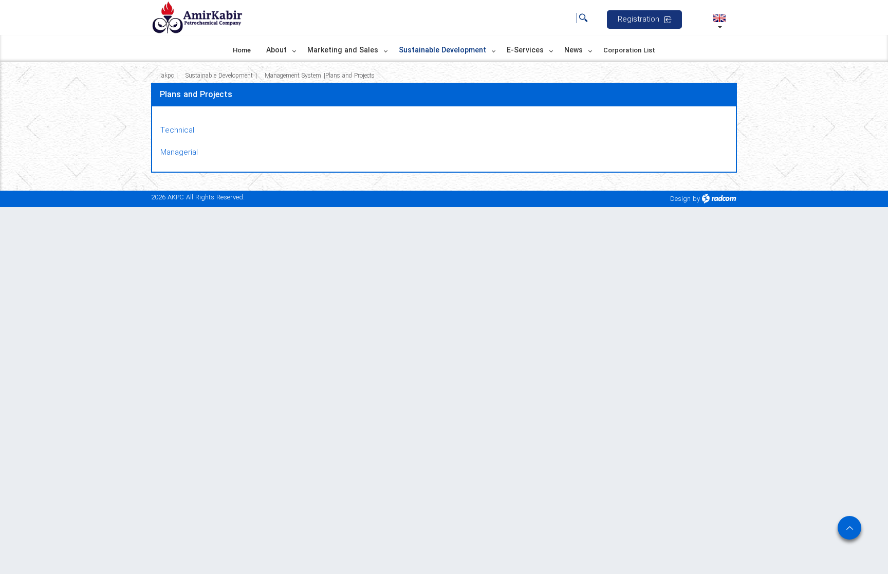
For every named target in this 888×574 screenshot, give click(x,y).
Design (680, 199)
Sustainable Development (219, 76)
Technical (177, 130)
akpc (167, 76)
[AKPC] (197, 18)
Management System (293, 76)
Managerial (179, 152)
